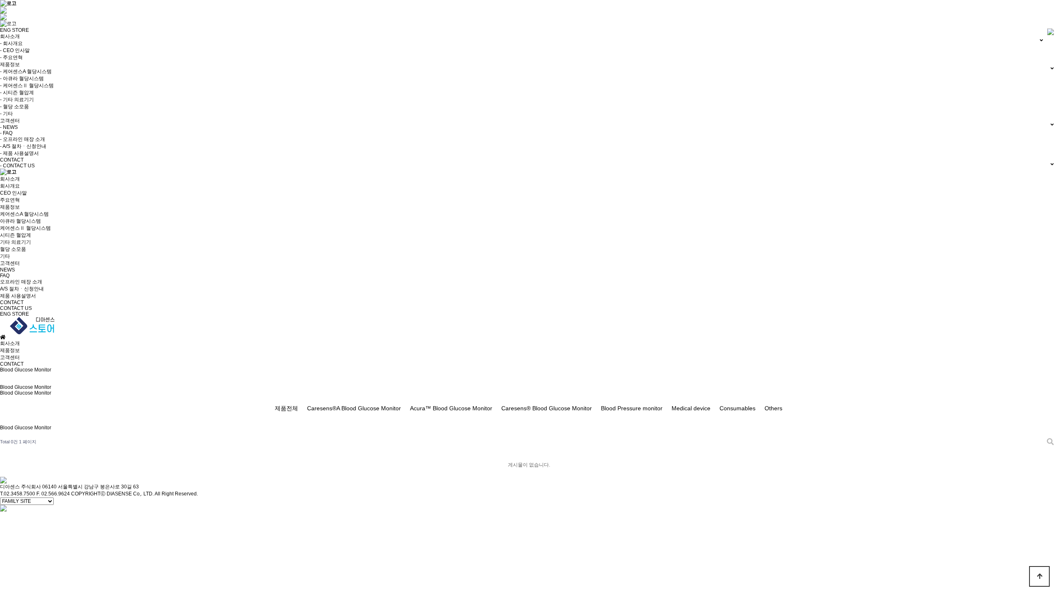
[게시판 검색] (1050, 442)
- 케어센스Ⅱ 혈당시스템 (27, 85)
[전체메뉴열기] (3, 16)
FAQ (5, 275)
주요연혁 (10, 200)
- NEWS (9, 127)
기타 (5, 256)
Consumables (737, 408)
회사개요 (10, 186)
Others (773, 408)
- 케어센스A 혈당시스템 (26, 71)
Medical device (691, 408)
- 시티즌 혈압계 (17, 92)
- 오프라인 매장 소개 (22, 139)
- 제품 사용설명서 (19, 153)
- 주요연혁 (11, 57)
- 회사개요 (11, 43)
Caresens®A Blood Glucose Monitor (354, 408)
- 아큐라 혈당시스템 (22, 78)
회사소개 (10, 179)
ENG (5, 30)
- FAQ (6, 133)
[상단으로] (1039, 576)
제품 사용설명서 (18, 296)
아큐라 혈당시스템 (20, 221)
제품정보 (10, 207)
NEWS (7, 270)
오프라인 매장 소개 (21, 282)
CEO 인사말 (13, 193)
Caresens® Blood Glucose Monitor (546, 408)
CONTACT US (16, 308)
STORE (20, 30)
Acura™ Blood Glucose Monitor (451, 408)
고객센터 (10, 263)
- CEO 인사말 (15, 50)
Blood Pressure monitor (631, 408)
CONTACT (12, 302)
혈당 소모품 (13, 249)
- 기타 (6, 114)
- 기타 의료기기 (17, 99)
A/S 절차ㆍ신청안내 (22, 289)
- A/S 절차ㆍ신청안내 (23, 146)
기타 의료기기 (15, 242)
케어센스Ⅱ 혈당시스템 (25, 228)
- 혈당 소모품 (14, 106)
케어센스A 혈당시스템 (24, 214)
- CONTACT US (17, 166)
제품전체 (286, 408)
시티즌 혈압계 (15, 235)
